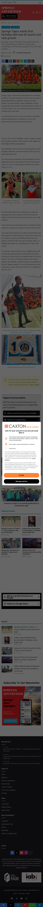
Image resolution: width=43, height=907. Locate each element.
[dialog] (21, 453)
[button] (21, 448)
